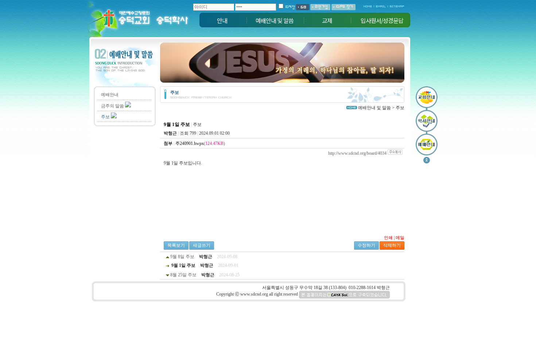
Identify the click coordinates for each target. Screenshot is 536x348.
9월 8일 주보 (182, 256)
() (200, 143)
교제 (327, 20)
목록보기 (176, 245)
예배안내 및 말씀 (275, 20)
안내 (222, 20)
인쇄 (388, 237)
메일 (400, 237)
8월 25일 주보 (183, 274)
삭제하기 (392, 245)
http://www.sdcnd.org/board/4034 (357, 153)
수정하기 (366, 245)
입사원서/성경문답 (382, 20)
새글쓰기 (201, 245)
